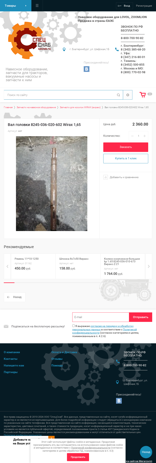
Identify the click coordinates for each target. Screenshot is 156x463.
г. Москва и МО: (132, 68)
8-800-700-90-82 (132, 38)
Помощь (57, 365)
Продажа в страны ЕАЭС (96, 21)
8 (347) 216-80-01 (133, 57)
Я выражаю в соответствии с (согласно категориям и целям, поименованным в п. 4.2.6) (105, 331)
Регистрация (144, 5)
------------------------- (133, 34)
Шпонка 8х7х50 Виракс (73, 258)
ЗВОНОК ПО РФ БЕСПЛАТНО (132, 28)
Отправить (140, 317)
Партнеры (11, 372)
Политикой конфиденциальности (91, 447)
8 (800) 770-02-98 (133, 72)
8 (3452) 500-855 (132, 64)
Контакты (10, 359)
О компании (12, 352)
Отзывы (56, 359)
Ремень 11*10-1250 (27, 258)
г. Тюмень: (128, 61)
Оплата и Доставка (64, 352)
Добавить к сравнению (123, 177)
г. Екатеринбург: (132, 45)
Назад (17, 297)
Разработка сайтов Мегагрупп (133, 461)
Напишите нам (14, 365)
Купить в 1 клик (126, 158)
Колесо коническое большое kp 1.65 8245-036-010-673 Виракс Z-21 (122, 261)
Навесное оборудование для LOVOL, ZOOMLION (112, 17)
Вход (127, 5)
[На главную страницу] (28, 40)
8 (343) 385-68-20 (133, 49)
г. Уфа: (125, 53)
